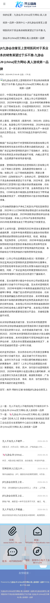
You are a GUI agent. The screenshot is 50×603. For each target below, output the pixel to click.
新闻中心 (20, 22)
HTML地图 (26, 585)
